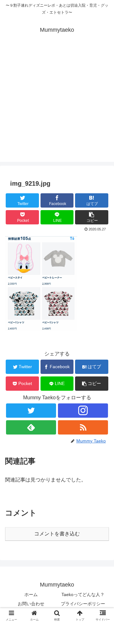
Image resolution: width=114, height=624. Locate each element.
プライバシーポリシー (83, 603)
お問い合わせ (31, 603)
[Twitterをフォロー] (31, 410)
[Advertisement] (57, 105)
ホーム (31, 594)
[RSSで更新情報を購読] (83, 427)
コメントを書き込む (57, 533)
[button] (91, 217)
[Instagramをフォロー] (83, 410)
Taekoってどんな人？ (82, 594)
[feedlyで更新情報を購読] (31, 427)
